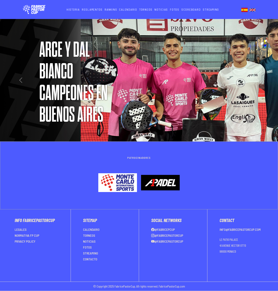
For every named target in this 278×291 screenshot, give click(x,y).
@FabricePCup (164, 239)
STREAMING (211, 9)
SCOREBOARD (191, 9)
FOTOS (174, 9)
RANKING (111, 9)
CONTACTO (90, 269)
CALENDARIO (128, 9)
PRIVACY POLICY (25, 251)
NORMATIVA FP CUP (27, 245)
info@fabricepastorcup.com (240, 239)
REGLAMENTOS (92, 9)
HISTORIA (73, 9)
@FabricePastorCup (168, 245)
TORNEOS (145, 9)
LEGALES (20, 239)
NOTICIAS (161, 9)
